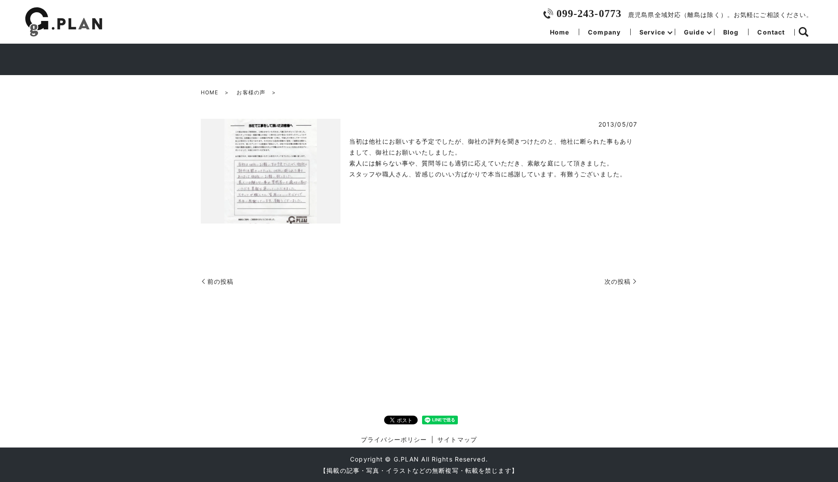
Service (652, 32)
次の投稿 (617, 281)
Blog (730, 32)
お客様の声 (251, 92)
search (803, 32)
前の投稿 (220, 281)
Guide (694, 32)
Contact (771, 32)
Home (559, 32)
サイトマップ (457, 439)
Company (604, 32)
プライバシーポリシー (394, 439)
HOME (209, 92)
